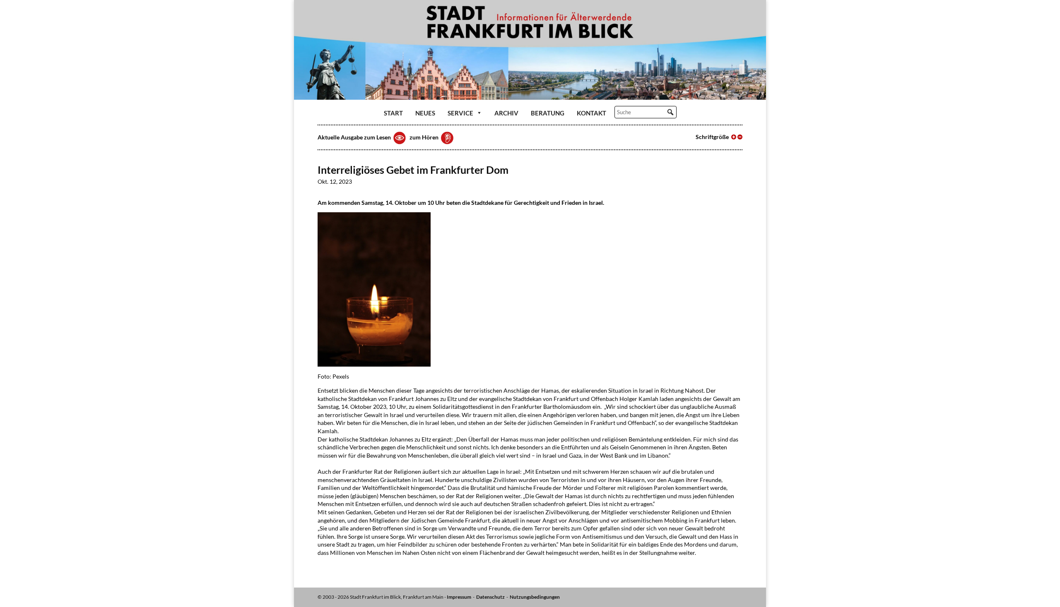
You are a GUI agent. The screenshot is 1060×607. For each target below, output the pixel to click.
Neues (425, 113)
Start (393, 113)
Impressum (459, 597)
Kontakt (591, 113)
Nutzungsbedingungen (535, 597)
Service (460, 113)
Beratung (547, 113)
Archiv (506, 113)
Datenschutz (490, 597)
